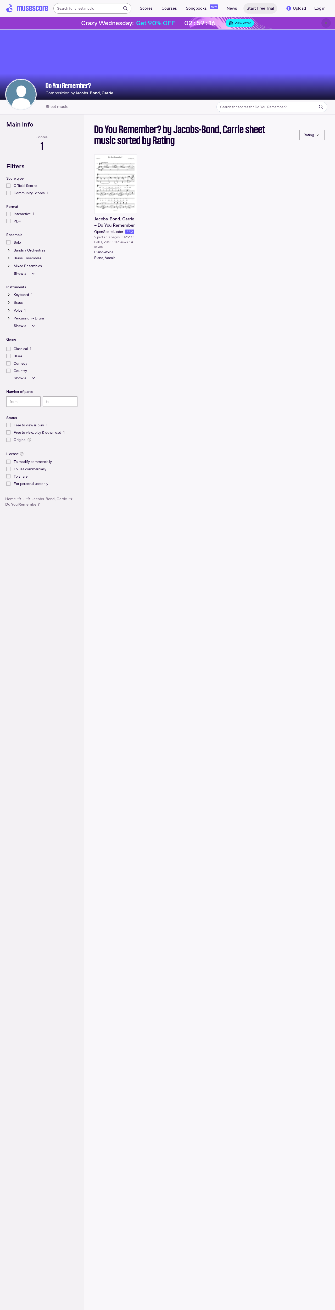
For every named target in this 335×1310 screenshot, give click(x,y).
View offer (242, 23)
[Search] (125, 8)
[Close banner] (326, 23)
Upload (299, 8)
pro (129, 231)
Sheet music (57, 107)
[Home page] (27, 8)
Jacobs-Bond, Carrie (49, 498)
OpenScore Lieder (108, 232)
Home (10, 498)
